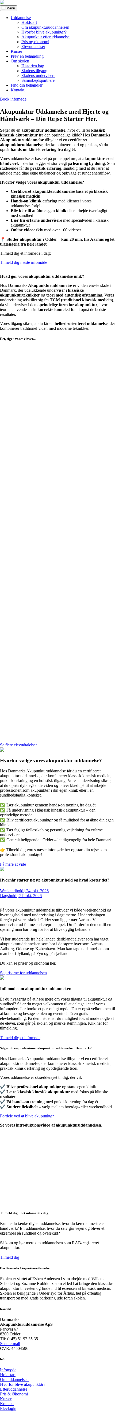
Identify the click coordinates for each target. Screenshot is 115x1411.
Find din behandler (27, 85)
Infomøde (8, 1370)
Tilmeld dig (9, 1257)
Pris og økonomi (35, 41)
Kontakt (17, 90)
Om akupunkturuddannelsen (45, 27)
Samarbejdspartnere (38, 80)
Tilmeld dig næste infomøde (23, 262)
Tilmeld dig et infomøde (20, 1037)
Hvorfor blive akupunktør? (44, 32)
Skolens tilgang (34, 70)
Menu (8, 8)
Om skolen (20, 61)
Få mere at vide (13, 864)
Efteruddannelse (13, 1389)
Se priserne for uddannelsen (23, 973)
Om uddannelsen (14, 1379)
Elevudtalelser (33, 46)
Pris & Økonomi (14, 1394)
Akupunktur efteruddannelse (45, 37)
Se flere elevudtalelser (18, 745)
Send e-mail (10, 1343)
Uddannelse (21, 17)
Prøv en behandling (27, 56)
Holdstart (29, 22)
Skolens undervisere (38, 75)
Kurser (16, 51)
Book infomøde (13, 99)
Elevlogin (8, 1408)
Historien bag (32, 66)
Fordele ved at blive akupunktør (27, 1116)
